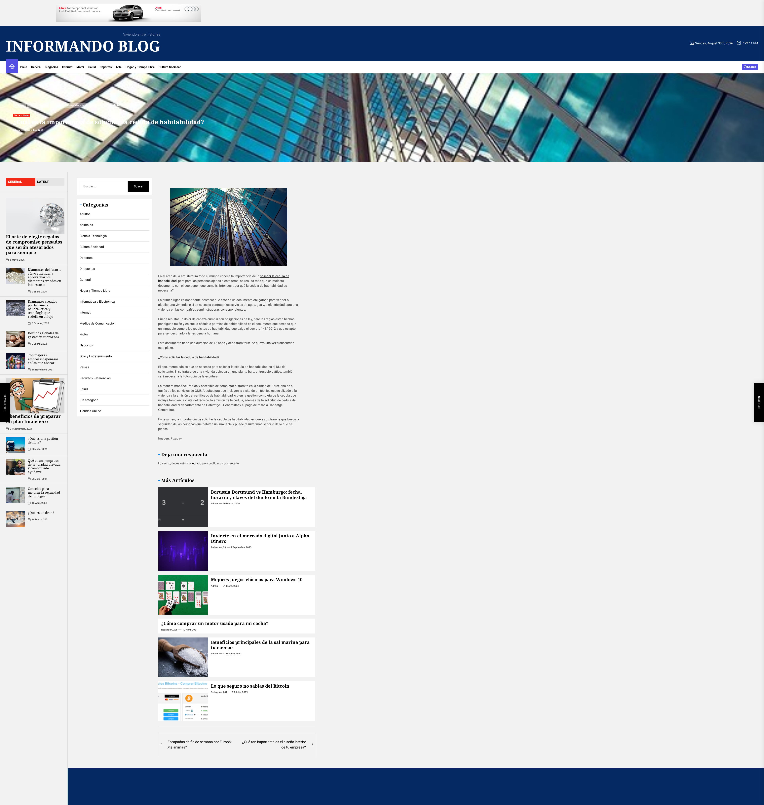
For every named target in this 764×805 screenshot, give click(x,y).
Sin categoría (21, 115)
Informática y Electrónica (97, 301)
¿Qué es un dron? (41, 513)
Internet (67, 67)
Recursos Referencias (95, 378)
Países (84, 367)
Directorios (87, 268)
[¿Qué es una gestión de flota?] (15, 445)
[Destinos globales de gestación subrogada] (15, 339)
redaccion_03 (218, 547)
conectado (194, 463)
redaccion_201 (219, 692)
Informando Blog (83, 46)
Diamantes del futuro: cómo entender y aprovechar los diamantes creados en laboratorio (44, 277)
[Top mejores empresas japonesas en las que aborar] (15, 361)
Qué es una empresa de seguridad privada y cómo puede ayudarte (44, 466)
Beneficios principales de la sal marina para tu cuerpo (260, 644)
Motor (80, 67)
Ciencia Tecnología (93, 236)
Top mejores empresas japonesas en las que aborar (43, 359)
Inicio (23, 67)
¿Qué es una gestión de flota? (43, 440)
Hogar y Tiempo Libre (140, 67)
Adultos (85, 214)
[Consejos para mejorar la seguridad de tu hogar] (15, 495)
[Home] (12, 67)
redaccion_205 (169, 630)
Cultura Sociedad (170, 67)
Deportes (106, 67)
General (36, 67)
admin (16, 130)
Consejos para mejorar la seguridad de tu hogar (44, 492)
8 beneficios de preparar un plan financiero (33, 418)
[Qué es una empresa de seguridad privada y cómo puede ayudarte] (15, 467)
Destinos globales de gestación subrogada (43, 335)
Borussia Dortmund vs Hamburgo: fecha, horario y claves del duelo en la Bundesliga (259, 494)
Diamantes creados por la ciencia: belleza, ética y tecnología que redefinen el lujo (42, 309)
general (15, 181)
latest (43, 181)
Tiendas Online (90, 411)
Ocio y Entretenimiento (96, 356)
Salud (92, 67)
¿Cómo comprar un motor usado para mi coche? (214, 623)
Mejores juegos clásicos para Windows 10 (256, 579)
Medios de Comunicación (98, 323)
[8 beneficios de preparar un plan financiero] (35, 395)
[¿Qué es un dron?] (15, 519)
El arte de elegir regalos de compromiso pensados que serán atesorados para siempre (34, 244)
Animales (86, 225)
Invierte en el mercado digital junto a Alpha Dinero (260, 538)
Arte (119, 67)
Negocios (51, 67)
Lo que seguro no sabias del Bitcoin (250, 686)
